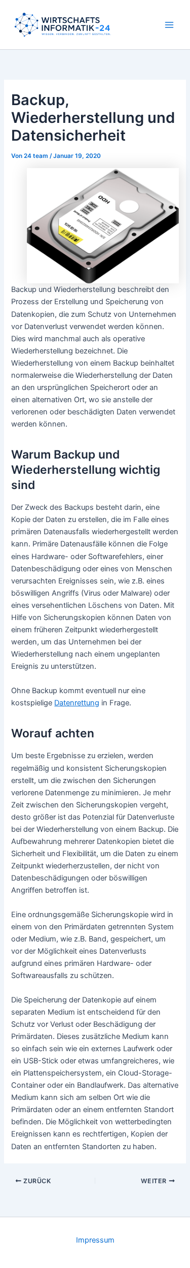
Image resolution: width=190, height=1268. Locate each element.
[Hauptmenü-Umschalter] (169, 25)
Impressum (95, 1240)
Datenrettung (76, 702)
